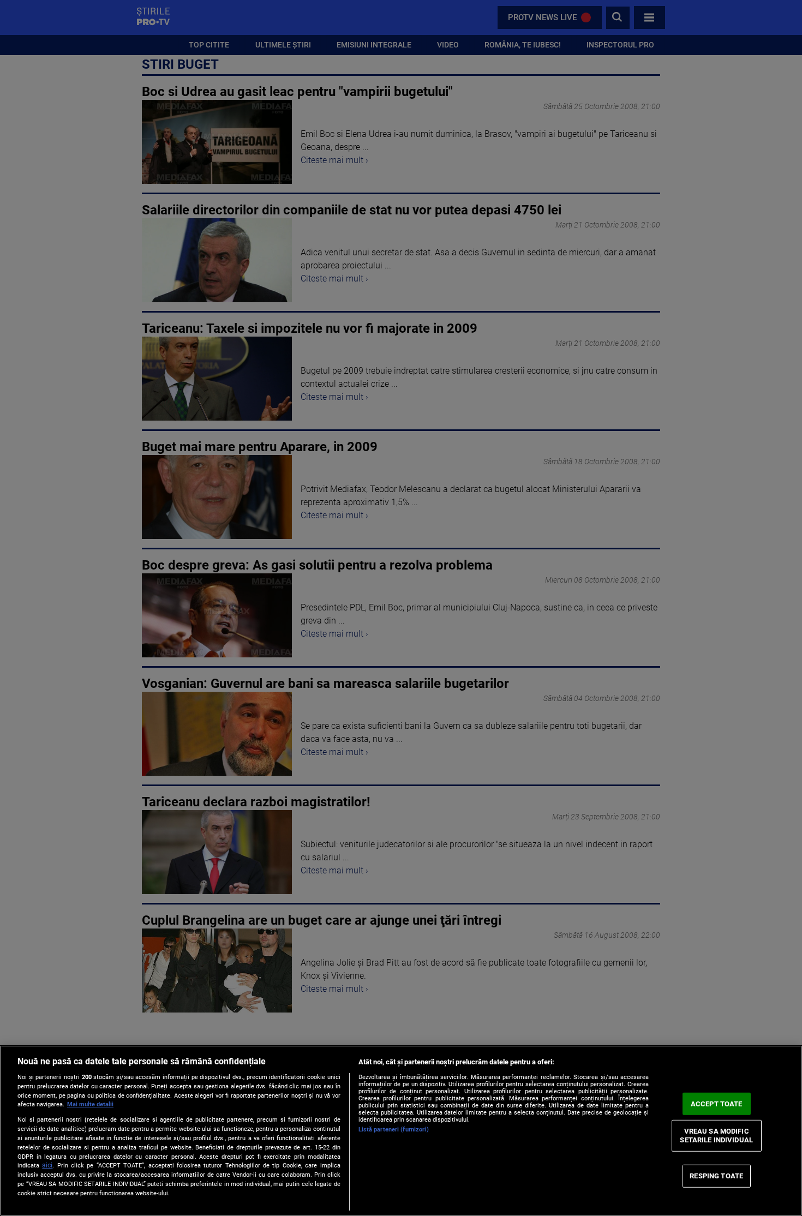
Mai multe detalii (90, 1104)
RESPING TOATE (716, 1176)
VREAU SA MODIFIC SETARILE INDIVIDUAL (716, 1135)
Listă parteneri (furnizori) (393, 1129)
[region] (401, 1130)
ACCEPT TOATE (717, 1103)
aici (47, 1165)
